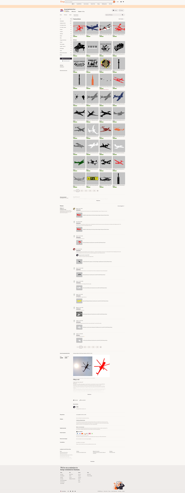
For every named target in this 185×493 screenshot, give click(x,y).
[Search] (114, 2)
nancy (77, 281)
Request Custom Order (66, 58)
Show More (92, 461)
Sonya (77, 268)
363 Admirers (62, 66)
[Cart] (123, 2)
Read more (98, 200)
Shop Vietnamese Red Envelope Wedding (66, 454)
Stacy (77, 208)
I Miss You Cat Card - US (63, 453)
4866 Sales (61, 65)
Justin (77, 320)
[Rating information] (64, 11)
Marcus (77, 307)
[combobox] (89, 2)
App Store (63, 487)
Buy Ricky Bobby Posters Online (65, 459)
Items (61, 14)
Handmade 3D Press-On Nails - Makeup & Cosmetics (99, 453)
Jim (76, 221)
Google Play (71, 487)
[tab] (66, 19)
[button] (115, 10)
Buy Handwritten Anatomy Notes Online (66, 458)
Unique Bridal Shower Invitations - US (65, 457)
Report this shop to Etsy (63, 70)
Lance (77, 333)
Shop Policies (76, 14)
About (70, 14)
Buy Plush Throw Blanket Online (81, 452)
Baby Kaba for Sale (112, 452)
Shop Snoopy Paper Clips (64, 452)
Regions (123, 491)
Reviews (65, 14)
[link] (74, 191)
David (77, 294)
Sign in (118, 1)
